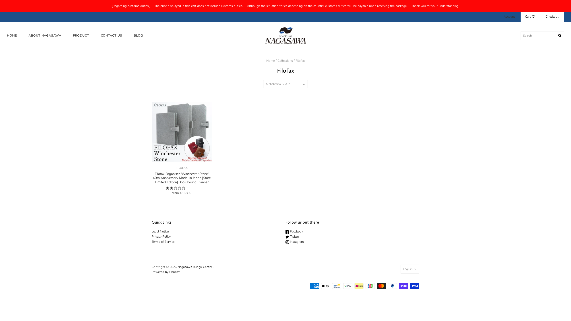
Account (509, 16)
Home (12, 35)
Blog (138, 35)
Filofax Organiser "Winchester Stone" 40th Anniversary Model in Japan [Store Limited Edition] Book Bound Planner (182, 178)
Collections (285, 61)
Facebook (296, 231)
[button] (176, 188)
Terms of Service (163, 242)
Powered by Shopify (166, 272)
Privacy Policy (161, 237)
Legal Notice (160, 231)
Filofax (182, 168)
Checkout (552, 16)
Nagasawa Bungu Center (195, 267)
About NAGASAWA (45, 35)
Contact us (111, 35)
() (530, 16)
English (407, 269)
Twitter (294, 237)
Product (81, 35)
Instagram (296, 242)
